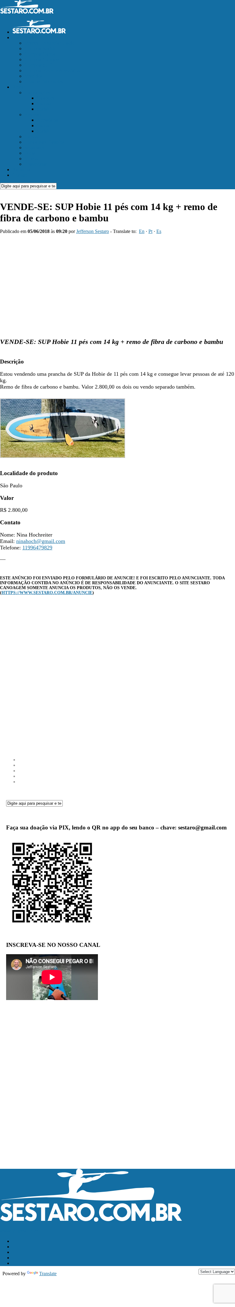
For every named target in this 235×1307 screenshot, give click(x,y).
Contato (20, 175)
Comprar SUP (38, 65)
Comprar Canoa (39, 54)
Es (158, 231)
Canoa (43, 125)
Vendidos (33, 76)
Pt (150, 231)
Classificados (25, 37)
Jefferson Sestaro (92, 231)
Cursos (31, 136)
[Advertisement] (117, 283)
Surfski (43, 109)
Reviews (32, 114)
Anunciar (21, 169)
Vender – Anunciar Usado (49, 43)
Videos (31, 158)
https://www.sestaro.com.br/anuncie (47, 592)
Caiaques (45, 98)
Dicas (29, 153)
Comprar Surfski (40, 48)
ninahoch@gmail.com (40, 541)
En (141, 231)
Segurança (34, 147)
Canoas (44, 103)
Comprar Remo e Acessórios (52, 70)
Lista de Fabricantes (43, 81)
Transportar (35, 164)
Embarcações (37, 92)
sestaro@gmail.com (19, 1230)
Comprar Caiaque (41, 59)
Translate (48, 1273)
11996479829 (37, 548)
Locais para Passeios (44, 142)
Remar (18, 87)
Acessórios (47, 120)
